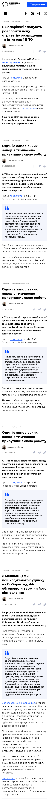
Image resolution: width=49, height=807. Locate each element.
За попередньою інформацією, (19, 703)
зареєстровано (11, 62)
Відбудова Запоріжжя (20, 21)
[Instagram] (32, 13)
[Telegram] (38, 13)
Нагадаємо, (8, 778)
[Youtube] (45, 13)
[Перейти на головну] (11, 4)
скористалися (29, 108)
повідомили (16, 78)
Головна (5, 21)
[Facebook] (25, 13)
